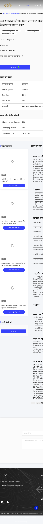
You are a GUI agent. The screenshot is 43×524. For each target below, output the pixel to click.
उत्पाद (27, 5)
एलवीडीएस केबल (15, 13)
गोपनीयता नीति (5, 513)
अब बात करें (13, 67)
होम (20, 5)
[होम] (8, 5)
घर (3, 13)
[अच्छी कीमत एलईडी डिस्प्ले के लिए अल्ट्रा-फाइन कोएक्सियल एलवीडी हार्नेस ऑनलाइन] (14, 163)
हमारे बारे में (37, 5)
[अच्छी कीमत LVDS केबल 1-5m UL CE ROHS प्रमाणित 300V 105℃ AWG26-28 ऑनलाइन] (14, 205)
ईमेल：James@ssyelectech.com (13, 485)
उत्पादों (7, 13)
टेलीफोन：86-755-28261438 (11, 481)
